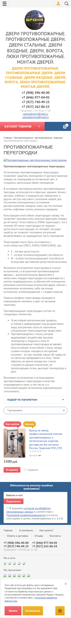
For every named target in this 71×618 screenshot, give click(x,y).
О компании (26, 530)
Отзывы (39, 535)
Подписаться (13, 501)
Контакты (55, 535)
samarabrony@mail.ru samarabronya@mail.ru (35, 115)
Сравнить (33, 469)
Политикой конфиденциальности (26, 515)
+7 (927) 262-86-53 (36, 107)
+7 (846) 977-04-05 (36, 97)
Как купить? (46, 530)
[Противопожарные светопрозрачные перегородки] (35, 160)
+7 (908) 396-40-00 (36, 93)
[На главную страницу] (35, 20)
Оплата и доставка (17, 535)
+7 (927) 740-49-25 (36, 102)
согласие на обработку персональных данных (28, 510)
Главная (8, 530)
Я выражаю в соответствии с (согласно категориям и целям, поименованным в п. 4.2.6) (34, 513)
